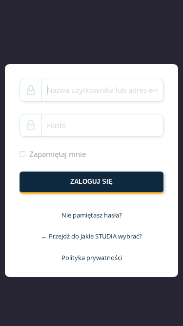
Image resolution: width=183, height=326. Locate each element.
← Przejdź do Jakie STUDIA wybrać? (91, 236)
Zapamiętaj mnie (57, 153)
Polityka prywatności (91, 257)
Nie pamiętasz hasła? (91, 215)
